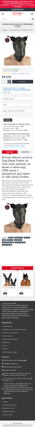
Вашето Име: (7, 92)
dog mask (26, 237)
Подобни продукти (17, 268)
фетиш (11, 237)
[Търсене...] (33, 19)
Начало (5, 30)
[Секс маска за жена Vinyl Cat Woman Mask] (26, 279)
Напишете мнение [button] (24, 73)
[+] (9, 81)
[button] (22, 82)
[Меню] (3, 14)
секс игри (10, 240)
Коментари (25, 152)
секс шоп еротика (20, 242)
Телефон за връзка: (9, 98)
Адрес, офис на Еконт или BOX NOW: (14, 111)
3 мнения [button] (14, 73)
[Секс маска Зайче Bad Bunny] (9, 279)
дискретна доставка (8, 242)
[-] (9, 82)
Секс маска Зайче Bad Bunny (10, 288)
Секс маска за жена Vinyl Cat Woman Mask (26, 288)
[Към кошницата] (32, 14)
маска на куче (18, 237)
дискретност (18, 240)
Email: (5, 105)
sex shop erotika (7, 245)
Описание (9, 152)
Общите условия (19, 145)
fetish (4, 240)
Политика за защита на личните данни (14, 147)
